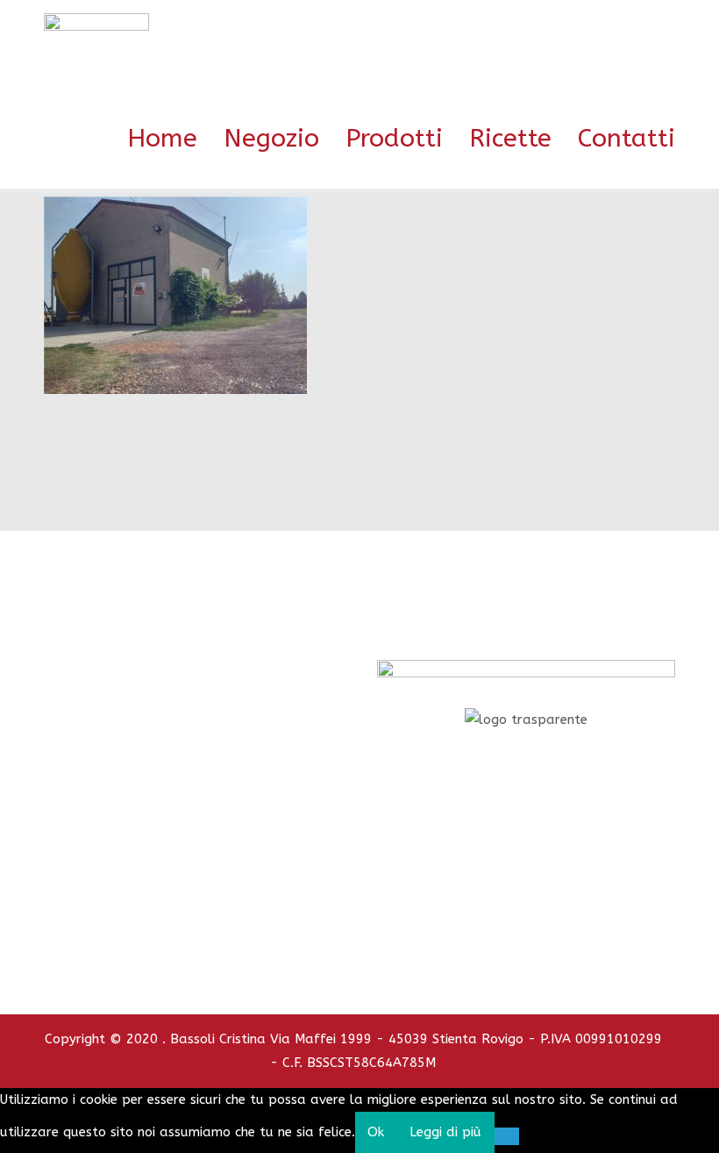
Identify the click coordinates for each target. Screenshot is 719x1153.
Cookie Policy (570, 925)
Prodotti (394, 139)
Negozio (271, 139)
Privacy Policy (486, 925)
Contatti (626, 139)
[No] (507, 1136)
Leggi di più (445, 1132)
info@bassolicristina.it (526, 880)
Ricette (510, 139)
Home (162, 139)
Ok (375, 1132)
